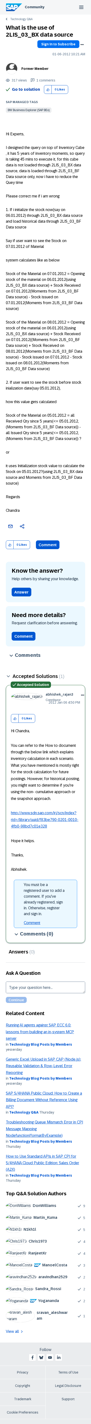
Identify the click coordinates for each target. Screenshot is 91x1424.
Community (34, 7)
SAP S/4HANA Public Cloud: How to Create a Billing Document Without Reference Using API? (44, 1100)
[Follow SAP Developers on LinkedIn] (59, 1357)
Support (68, 1399)
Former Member (35, 69)
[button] (48, 89)
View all (12, 1331)
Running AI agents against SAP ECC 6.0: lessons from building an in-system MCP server (40, 1032)
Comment (48, 545)
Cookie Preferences (22, 1412)
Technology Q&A (21, 19)
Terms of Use (68, 1372)
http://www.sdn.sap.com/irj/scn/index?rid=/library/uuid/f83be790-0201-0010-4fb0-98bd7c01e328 (44, 819)
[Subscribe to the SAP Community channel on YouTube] (50, 1357)
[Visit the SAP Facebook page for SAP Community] (32, 1357)
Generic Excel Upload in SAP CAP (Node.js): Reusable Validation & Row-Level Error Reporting (43, 1066)
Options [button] (82, 45)
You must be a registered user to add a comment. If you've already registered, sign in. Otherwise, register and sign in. (44, 899)
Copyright (22, 1386)
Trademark (22, 1399)
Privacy (22, 1372)
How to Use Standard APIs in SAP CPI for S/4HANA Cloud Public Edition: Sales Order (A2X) (42, 1163)
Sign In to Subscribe (58, 44)
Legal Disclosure (68, 1386)
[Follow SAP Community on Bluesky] (41, 1357)
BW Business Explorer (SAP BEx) (29, 110)
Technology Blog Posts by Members (40, 1044)
